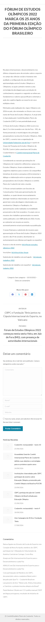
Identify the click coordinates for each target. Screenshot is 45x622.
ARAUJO (6, 565)
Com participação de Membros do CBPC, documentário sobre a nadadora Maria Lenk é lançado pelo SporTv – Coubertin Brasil (19, 576)
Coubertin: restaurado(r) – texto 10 (27, 445)
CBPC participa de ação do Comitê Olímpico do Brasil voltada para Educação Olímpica (27, 496)
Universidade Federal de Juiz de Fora (16, 143)
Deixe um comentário (22, 281)
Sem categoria (20, 277)
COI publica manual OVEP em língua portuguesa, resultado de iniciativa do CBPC (22, 593)
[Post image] (8, 446)
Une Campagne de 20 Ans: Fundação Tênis (28, 519)
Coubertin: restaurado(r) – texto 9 (27, 508)
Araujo (5, 558)
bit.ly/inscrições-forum (20, 252)
